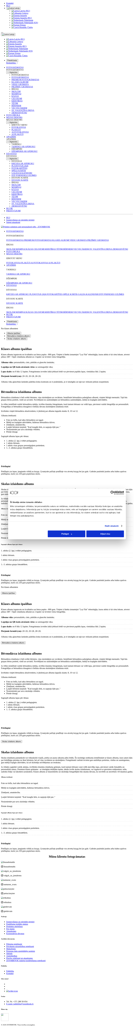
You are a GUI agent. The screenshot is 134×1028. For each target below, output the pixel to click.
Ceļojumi (17, 98)
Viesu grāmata (20, 84)
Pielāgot (65, 534)
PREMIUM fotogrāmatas (25, 80)
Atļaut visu (105, 534)
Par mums (10, 929)
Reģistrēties (11, 63)
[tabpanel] (67, 362)
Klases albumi (20, 82)
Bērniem (16, 105)
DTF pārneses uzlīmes (24, 175)
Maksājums (11, 949)
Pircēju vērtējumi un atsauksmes (19, 958)
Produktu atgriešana (14, 926)
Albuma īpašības (8, 593)
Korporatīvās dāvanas (15, 933)
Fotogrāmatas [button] (15, 67)
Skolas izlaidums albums (11, 741)
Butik (9, 208)
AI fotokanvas (20, 132)
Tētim (15, 103)
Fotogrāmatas (20, 77)
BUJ (8, 5)
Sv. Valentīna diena (23, 110)
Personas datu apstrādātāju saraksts (20, 951)
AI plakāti (17, 134)
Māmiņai (16, 94)
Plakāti (16, 130)
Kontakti (9, 3)
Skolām (16, 91)
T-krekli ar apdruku (23, 146)
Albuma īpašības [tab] (13, 333)
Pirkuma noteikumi (14, 944)
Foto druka (13, 115)
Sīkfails (9, 953)
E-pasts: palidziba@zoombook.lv (20, 1004)
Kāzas (15, 96)
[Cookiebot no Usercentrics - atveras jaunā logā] (112, 493)
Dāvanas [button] (11, 154)
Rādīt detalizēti (112, 526)
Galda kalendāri (22, 173)
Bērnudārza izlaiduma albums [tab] (18, 336)
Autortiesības (11, 956)
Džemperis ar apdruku (25, 151)
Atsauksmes (11, 931)
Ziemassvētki (19, 113)
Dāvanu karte (20, 180)
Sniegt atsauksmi (13, 222)
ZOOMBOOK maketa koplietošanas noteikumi (26, 960)
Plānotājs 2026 (20, 166)
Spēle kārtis (19, 170)
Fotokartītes (19, 168)
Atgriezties (13, 72)
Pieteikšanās (12, 60)
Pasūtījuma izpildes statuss (17, 924)
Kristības (17, 101)
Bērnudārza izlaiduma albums (13, 643)
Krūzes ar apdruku (23, 163)
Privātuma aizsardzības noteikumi (20, 946)
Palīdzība (10, 971)
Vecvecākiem (19, 108)
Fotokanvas (19, 127)
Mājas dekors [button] (14, 117)
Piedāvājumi (13, 211)
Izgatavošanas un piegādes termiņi (20, 220)
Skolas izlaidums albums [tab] (16, 339)
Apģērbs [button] (11, 137)
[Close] (2, 32)
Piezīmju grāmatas (22, 87)
